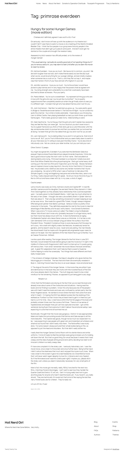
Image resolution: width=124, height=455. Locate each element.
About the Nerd (54, 3)
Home (38, 3)
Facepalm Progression (95, 3)
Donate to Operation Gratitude (73, 3)
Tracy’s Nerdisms (112, 3)
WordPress (116, 449)
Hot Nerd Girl (11, 3)
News (45, 3)
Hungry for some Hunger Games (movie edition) (53, 30)
